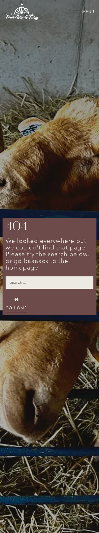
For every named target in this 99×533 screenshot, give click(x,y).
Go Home (16, 308)
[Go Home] (16, 299)
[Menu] (74, 11)
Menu (88, 12)
